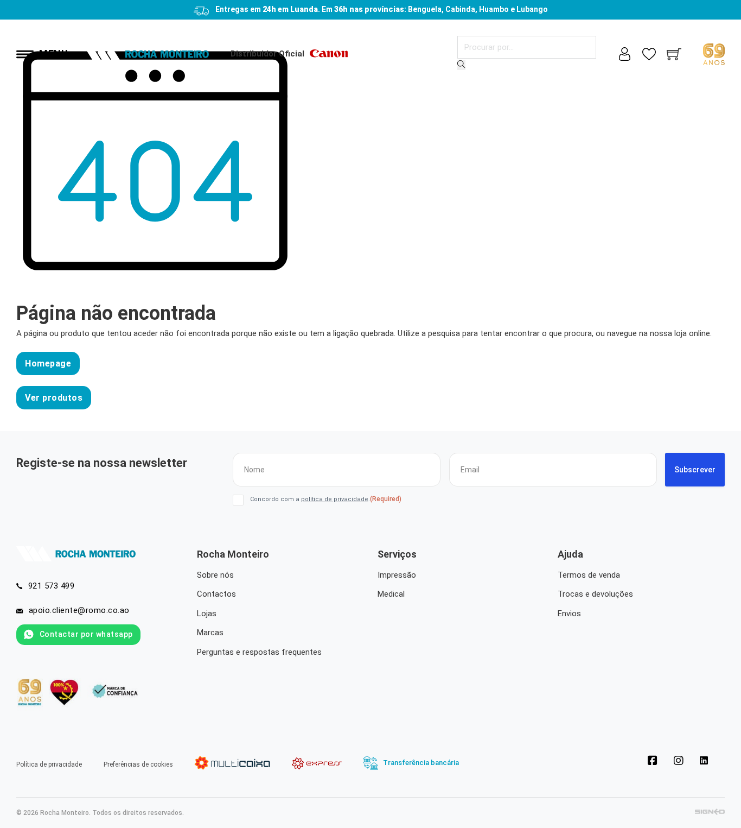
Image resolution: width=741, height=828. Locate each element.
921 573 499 (51, 586)
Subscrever (695, 469)
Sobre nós (215, 575)
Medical (391, 594)
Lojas (206, 613)
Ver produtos (53, 398)
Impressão (397, 575)
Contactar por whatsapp (86, 634)
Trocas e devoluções (595, 594)
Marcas (210, 632)
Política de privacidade (49, 764)
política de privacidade (334, 499)
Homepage (48, 363)
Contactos (216, 594)
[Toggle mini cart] (674, 54)
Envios (569, 613)
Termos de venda (589, 575)
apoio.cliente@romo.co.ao (79, 610)
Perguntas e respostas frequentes (259, 652)
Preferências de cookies (138, 764)
